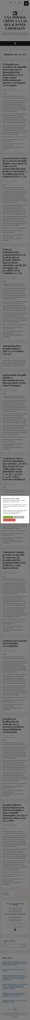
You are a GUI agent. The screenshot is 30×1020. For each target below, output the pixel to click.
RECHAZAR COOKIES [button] (9, 520)
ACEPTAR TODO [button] (8, 517)
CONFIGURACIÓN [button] (18, 517)
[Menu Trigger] (26, 3)
